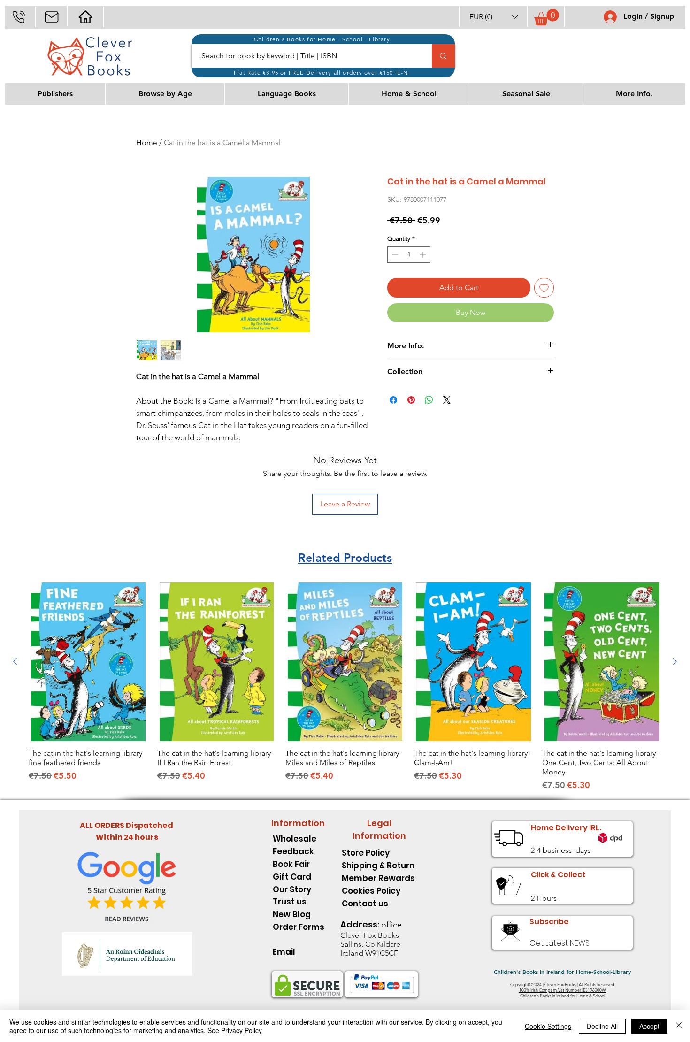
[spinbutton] (409, 255)
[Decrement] (394, 255)
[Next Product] (675, 661)
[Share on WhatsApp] (429, 400)
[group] (345, 687)
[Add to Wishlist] (544, 288)
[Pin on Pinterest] (411, 400)
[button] (493, 16)
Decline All (602, 1026)
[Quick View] (88, 661)
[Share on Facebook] (393, 400)
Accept (649, 1026)
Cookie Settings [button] (548, 1026)
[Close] (678, 1026)
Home (146, 142)
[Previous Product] (15, 661)
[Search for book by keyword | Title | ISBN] (443, 56)
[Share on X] (446, 400)
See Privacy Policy (234, 1030)
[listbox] (493, 16)
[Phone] (18, 16)
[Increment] (423, 255)
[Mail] (51, 16)
